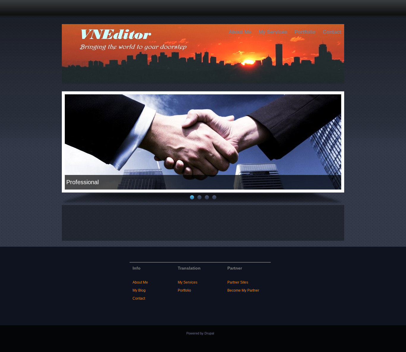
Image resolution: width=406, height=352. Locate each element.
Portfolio (305, 32)
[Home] (203, 82)
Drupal (209, 333)
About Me (240, 32)
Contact (332, 32)
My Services (273, 32)
